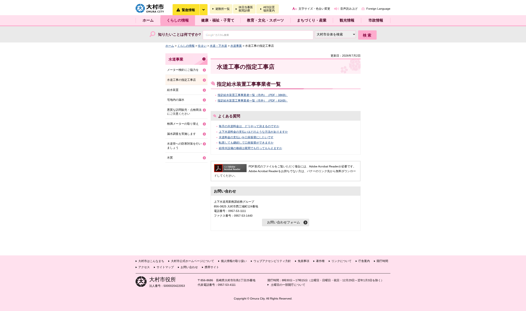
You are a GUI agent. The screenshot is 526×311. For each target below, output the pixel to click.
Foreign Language (378, 8)
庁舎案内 (364, 261)
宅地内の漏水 (175, 99)
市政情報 (375, 20)
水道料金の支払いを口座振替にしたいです (246, 137)
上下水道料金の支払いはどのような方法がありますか (253, 131)
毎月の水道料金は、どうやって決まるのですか (249, 126)
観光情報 (347, 20)
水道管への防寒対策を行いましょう (184, 145)
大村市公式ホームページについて (192, 261)
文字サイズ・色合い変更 (314, 8)
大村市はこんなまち (151, 261)
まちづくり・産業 (311, 20)
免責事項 (303, 261)
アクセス (144, 267)
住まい (202, 45)
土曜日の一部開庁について (288, 284)
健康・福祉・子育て (217, 20)
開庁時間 (382, 261)
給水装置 (173, 89)
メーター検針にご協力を (183, 69)
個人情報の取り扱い (234, 261)
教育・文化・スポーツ (265, 20)
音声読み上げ (349, 8)
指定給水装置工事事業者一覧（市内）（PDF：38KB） (253, 95)
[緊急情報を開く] (203, 9)
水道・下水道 (218, 45)
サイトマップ (165, 267)
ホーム (148, 20)
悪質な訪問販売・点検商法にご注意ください (184, 111)
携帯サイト (212, 267)
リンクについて (341, 261)
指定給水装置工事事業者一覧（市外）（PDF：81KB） (253, 100)
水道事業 (236, 45)
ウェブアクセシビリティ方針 (272, 261)
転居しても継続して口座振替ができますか (246, 142)
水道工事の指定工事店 (181, 79)
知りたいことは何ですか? (179, 34)
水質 (170, 157)
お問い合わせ (189, 267)
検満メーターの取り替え (183, 123)
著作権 (320, 261)
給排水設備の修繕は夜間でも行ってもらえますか (250, 148)
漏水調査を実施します (181, 133)
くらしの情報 (178, 20)
